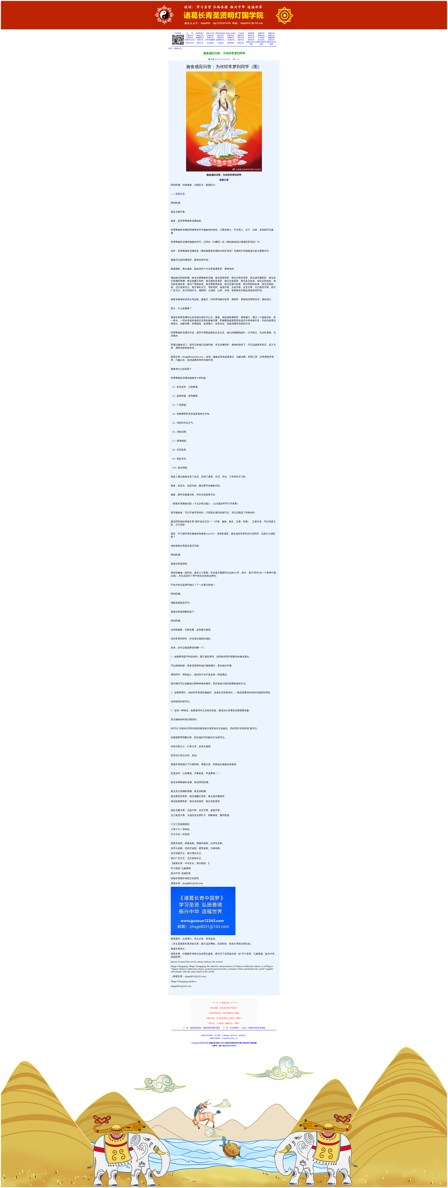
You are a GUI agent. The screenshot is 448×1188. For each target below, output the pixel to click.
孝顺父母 (271, 33)
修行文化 (241, 37)
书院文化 (220, 37)
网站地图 (253, 1043)
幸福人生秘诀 (231, 33)
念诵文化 (210, 35)
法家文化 (200, 40)
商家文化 (210, 37)
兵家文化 (189, 37)
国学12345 (210, 33)
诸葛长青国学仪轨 (261, 43)
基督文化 (271, 40)
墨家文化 (271, 35)
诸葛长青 (224, 180)
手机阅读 (178, 33)
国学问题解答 (210, 40)
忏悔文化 (189, 35)
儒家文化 (241, 35)
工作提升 (220, 43)
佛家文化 (261, 35)
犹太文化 (261, 40)
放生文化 (220, 35)
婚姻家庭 (271, 37)
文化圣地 (210, 43)
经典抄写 (230, 37)
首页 (170, 48)
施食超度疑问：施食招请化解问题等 (205, 1028)
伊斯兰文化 (190, 43)
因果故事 (251, 33)
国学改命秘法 (220, 33)
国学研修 (230, 43)
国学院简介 (200, 33)
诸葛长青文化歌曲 (251, 43)
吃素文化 (230, 35)
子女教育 (261, 37)
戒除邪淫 (261, 33)
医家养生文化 (190, 40)
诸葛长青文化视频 (271, 43)
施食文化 (200, 35)
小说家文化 (231, 40)
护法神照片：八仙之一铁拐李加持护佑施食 (247, 1028)
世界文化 (200, 43)
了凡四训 (241, 33)
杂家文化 (241, 40)
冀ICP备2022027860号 (227, 1046)
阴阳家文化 (220, 40)
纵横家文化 (200, 37)
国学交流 (241, 43)
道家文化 (251, 35)
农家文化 (251, 40)
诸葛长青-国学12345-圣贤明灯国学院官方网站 (226, 1043)
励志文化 (251, 37)
